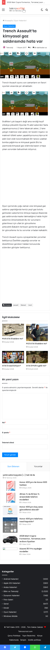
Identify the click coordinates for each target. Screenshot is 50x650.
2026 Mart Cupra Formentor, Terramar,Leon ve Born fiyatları (32, 539)
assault (15, 305)
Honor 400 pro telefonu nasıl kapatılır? (31, 520)
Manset (23, 305)
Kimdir (6, 608)
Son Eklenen (13, 466)
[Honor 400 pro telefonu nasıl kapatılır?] (10, 525)
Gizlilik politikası (34, 640)
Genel (6, 604)
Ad (4, 422)
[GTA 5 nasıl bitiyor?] (13, 357)
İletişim (23, 640)
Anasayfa (8, 20)
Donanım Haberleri (11, 595)
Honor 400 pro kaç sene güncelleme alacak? (31, 508)
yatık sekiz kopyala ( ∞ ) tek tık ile (19, 475)
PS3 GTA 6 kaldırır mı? (36, 343)
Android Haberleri (11, 579)
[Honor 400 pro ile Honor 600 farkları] (10, 486)
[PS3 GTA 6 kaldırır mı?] (37, 332)
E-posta (6, 432)
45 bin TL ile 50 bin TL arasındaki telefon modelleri (29, 497)
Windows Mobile (10, 616)
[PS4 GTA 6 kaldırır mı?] (13, 330)
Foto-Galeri (8, 600)
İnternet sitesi (8, 442)
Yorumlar (38, 466)
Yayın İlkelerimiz (28, 636)
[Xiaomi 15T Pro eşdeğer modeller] (10, 552)
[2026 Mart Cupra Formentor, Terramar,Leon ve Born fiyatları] (10, 540)
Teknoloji (9, 48)
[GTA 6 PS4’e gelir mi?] (37, 357)
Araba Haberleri (10, 587)
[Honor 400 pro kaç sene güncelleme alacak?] (10, 511)
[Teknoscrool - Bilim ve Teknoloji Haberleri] (17, 10)
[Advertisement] (25, 179)
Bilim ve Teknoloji (11, 591)
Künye (39, 636)
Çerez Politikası (14, 636)
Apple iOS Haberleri (12, 583)
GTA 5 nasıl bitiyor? (11, 365)
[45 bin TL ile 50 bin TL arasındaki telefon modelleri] (10, 498)
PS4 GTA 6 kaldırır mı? (12, 338)
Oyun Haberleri (20, 20)
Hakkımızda (14, 640)
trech (30, 305)
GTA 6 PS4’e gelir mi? (36, 365)
